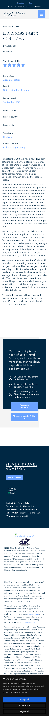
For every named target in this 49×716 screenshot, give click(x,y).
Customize (24, 705)
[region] (24, 695)
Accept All (24, 699)
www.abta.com (33, 614)
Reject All (24, 711)
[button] (41, 14)
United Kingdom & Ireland (16, 90)
